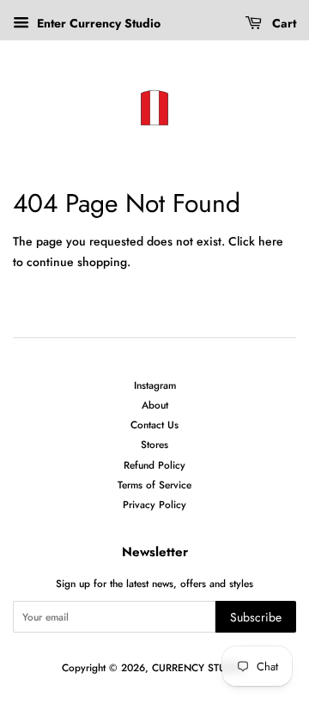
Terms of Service (154, 484)
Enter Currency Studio (97, 23)
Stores (154, 444)
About (155, 404)
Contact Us (154, 424)
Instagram (155, 385)
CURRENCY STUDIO (198, 667)
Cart (282, 23)
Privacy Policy (154, 504)
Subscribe (256, 617)
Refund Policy (154, 465)
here (270, 241)
